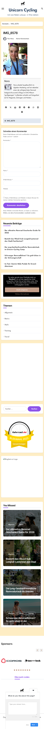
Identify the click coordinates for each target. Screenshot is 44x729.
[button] (41, 650)
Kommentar (7, 140)
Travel (7, 337)
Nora (7, 81)
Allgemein (9, 312)
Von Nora (10, 39)
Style (7, 325)
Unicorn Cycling (23, 10)
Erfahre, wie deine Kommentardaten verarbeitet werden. (19, 213)
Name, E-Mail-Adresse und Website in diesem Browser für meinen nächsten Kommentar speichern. (21, 199)
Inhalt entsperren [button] (22, 290)
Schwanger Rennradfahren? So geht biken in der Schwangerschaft (23, 256)
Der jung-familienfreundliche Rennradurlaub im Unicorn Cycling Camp (22, 248)
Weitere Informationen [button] (22, 294)
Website (5, 189)
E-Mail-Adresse (8, 180)
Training (8, 331)
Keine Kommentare (22, 39)
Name (5, 171)
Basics (7, 318)
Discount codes (22, 677)
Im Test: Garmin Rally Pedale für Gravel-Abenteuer (20, 265)
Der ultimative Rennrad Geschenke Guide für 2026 (22, 231)
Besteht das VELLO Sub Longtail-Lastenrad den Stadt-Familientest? (21, 240)
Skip (27, 725)
